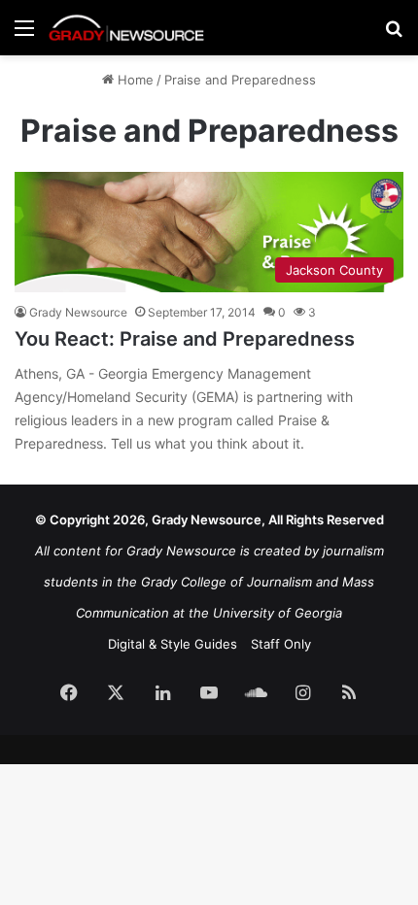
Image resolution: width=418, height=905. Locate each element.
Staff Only (281, 644)
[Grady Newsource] (126, 28)
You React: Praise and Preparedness (185, 339)
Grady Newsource (78, 312)
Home (134, 79)
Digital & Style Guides (172, 644)
